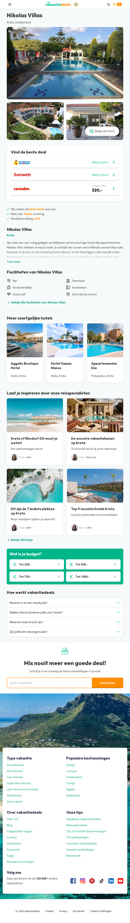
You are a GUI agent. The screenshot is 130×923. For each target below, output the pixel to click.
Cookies (49, 911)
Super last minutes (19, 783)
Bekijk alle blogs (22, 540)
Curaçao (71, 771)
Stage (10, 855)
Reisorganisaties (76, 825)
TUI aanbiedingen (77, 837)
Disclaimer (79, 911)
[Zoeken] (108, 4)
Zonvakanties (15, 765)
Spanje (70, 765)
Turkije (70, 783)
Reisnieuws (73, 855)
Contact (12, 837)
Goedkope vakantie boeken (83, 819)
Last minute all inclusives (22, 789)
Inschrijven (107, 683)
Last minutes (15, 777)
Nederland (73, 795)
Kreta (10, 235)
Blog (9, 825)
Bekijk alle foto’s (105, 131)
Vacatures (13, 849)
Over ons (12, 819)
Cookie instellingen (101, 911)
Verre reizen (15, 801)
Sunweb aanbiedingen (80, 849)
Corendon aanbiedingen (81, 843)
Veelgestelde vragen (19, 831)
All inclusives (15, 771)
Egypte (70, 789)
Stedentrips (14, 795)
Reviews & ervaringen (20, 861)
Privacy (63, 911)
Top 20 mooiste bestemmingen (86, 831)
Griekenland (74, 777)
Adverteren (14, 843)
